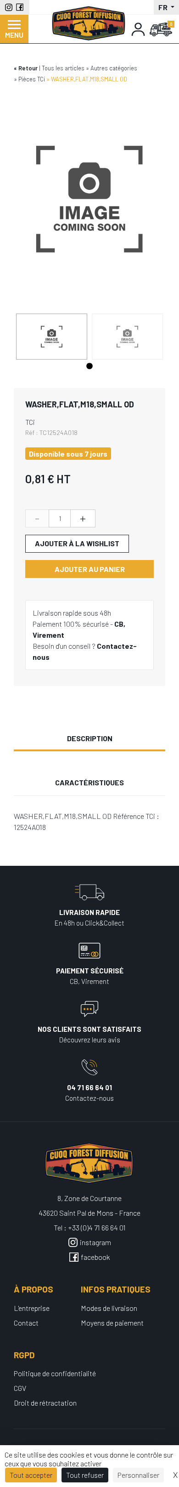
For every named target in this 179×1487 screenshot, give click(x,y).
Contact (26, 1322)
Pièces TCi (31, 79)
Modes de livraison (109, 1308)
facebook (95, 1257)
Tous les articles (63, 68)
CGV (20, 1388)
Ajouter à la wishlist (77, 543)
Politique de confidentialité (55, 1373)
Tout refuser (85, 1474)
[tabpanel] (51, 337)
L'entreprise (32, 1308)
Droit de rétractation (45, 1402)
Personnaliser (138, 1474)
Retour (28, 68)
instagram (95, 1242)
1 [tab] (89, 366)
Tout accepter (31, 1474)
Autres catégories (113, 68)
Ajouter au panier (90, 569)
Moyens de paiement (112, 1322)
